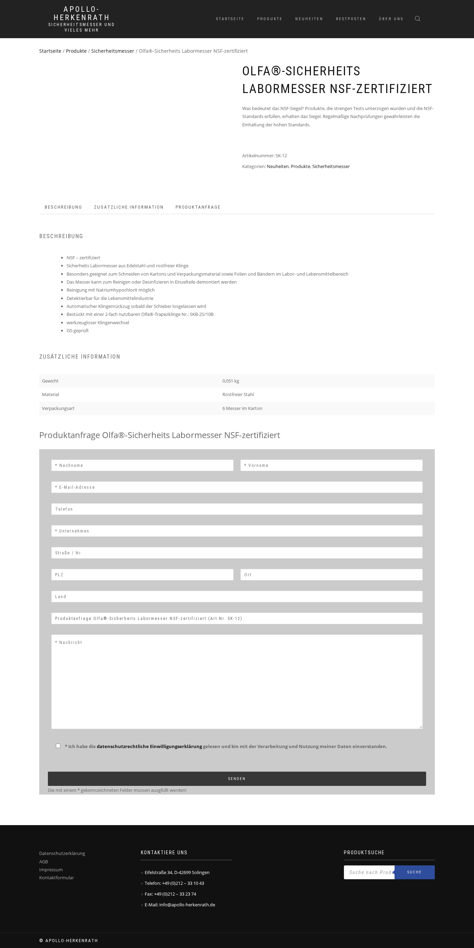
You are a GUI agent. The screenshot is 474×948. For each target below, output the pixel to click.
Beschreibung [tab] (63, 207)
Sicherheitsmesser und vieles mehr (81, 27)
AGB (43, 861)
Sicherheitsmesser (112, 51)
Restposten (351, 19)
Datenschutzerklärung (62, 853)
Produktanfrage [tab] (198, 207)
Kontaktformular (56, 877)
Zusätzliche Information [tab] (129, 207)
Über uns (391, 19)
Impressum (51, 869)
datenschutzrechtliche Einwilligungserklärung (149, 746)
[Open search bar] (418, 18)
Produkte (270, 19)
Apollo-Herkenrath (81, 13)
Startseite (230, 19)
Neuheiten (309, 19)
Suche (414, 872)
